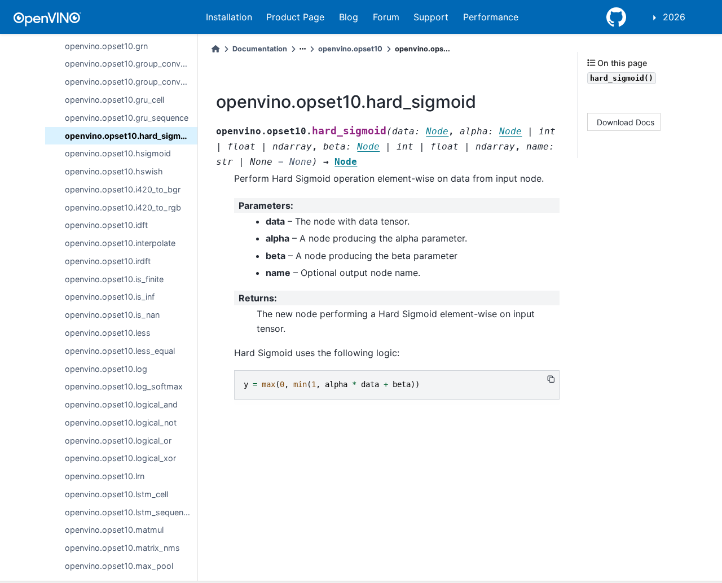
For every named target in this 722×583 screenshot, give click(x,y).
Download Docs (625, 122)
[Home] (215, 49)
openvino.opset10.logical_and (121, 404)
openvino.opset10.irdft (108, 261)
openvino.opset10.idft (106, 225)
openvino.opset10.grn (106, 45)
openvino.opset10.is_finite (114, 278)
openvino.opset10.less (108, 332)
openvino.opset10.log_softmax (124, 386)
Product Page (295, 17)
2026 (674, 17)
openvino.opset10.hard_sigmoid (129, 135)
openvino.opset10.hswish (114, 171)
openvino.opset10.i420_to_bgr (122, 189)
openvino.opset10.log (106, 368)
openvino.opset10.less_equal (120, 350)
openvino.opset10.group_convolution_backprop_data (131, 81)
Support (430, 17)
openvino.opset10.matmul (114, 529)
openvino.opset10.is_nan (112, 314)
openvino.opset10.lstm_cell (116, 494)
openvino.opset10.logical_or (118, 440)
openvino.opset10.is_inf (110, 296)
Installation (229, 17)
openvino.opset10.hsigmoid (118, 153)
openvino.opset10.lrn (104, 476)
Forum (386, 17)
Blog (348, 17)
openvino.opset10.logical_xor (120, 458)
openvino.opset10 (350, 49)
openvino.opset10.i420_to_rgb (123, 207)
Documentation (259, 49)
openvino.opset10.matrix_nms (122, 548)
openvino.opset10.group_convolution (131, 63)
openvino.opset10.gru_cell (114, 99)
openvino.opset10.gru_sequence (126, 117)
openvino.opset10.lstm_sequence (128, 511)
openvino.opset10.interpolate (120, 243)
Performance (490, 17)
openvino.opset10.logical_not (121, 422)
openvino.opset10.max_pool (119, 566)
